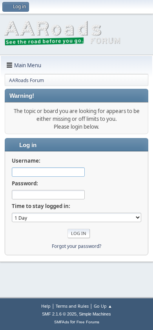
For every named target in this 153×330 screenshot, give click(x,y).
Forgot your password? (76, 246)
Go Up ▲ (103, 306)
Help (46, 306)
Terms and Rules (72, 306)
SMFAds (61, 322)
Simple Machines (95, 314)
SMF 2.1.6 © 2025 (59, 314)
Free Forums (87, 322)
